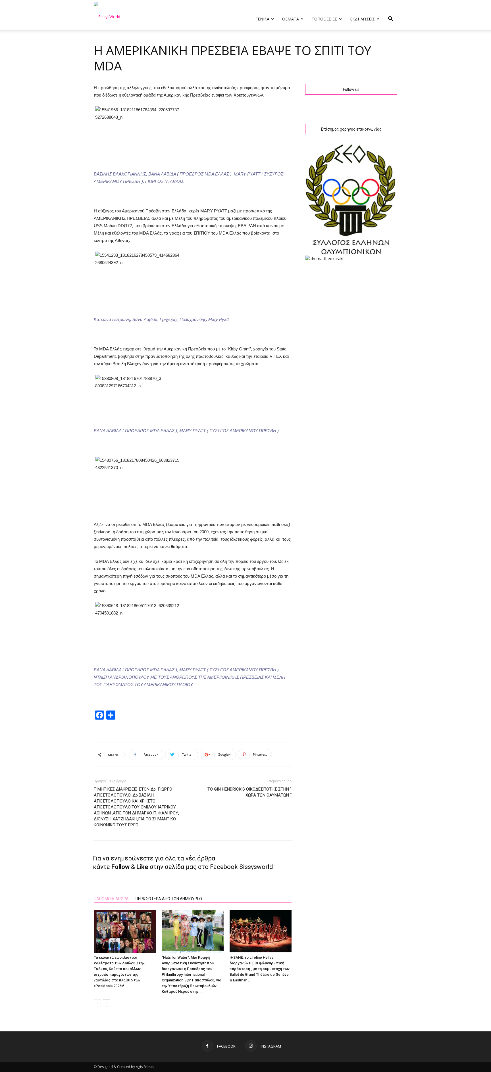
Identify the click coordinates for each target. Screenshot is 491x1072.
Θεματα (290, 19)
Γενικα (262, 19)
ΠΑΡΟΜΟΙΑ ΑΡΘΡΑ (111, 899)
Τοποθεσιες (324, 19)
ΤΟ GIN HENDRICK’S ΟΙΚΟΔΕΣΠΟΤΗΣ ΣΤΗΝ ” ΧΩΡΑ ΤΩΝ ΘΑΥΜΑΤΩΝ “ (249, 792)
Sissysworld (256, 866)
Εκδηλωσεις (362, 19)
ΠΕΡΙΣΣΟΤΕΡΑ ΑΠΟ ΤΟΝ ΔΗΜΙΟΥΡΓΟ (169, 899)
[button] (390, 19)
